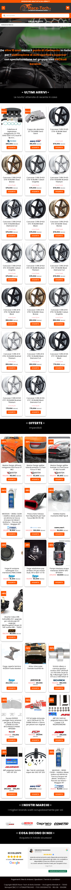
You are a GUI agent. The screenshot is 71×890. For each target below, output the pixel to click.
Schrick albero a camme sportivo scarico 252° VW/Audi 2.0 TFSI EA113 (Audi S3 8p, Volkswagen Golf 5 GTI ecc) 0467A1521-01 (59, 671)
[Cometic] (27, 824)
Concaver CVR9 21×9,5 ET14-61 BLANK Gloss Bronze (12, 180)
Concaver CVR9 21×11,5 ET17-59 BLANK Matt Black (59, 356)
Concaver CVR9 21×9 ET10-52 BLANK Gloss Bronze (35, 312)
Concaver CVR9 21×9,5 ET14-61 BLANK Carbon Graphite (36, 180)
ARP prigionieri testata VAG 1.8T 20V (12, 771)
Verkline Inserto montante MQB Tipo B (59, 515)
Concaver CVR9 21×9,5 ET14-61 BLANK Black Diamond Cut (12, 224)
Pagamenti (15, 879)
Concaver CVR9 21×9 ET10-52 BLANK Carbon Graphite (59, 312)
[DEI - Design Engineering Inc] (61, 824)
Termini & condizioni (52, 879)
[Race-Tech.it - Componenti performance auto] (35, 7)
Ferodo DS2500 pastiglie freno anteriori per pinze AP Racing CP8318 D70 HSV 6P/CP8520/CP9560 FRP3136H (11, 723)
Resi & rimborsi (27, 879)
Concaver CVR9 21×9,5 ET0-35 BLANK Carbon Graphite (12, 268)
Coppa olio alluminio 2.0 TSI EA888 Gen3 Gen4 (35, 131)
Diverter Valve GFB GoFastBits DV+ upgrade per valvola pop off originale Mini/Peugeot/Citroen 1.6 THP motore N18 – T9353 (12, 622)
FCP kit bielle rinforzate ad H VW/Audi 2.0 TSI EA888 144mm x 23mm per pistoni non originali (35, 721)
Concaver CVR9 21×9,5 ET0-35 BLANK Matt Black (36, 224)
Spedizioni (38, 879)
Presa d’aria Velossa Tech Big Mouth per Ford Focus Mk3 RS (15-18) (35, 516)
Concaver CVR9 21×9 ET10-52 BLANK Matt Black (12, 312)
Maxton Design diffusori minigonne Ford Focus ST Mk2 (12, 467)
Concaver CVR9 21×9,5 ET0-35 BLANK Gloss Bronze (59, 224)
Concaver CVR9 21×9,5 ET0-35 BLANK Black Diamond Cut (59, 268)
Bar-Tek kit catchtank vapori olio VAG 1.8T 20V (35, 771)
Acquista (35, 534)
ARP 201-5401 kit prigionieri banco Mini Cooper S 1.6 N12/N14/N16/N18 (59, 721)
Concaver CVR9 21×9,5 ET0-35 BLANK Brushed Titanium (36, 268)
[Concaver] (44, 824)
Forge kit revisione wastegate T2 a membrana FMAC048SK (11, 570)
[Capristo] (10, 824)
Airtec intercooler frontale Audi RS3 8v (35, 667)
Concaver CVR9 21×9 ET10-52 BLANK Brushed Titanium (12, 356)
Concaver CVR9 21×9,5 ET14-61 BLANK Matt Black (59, 131)
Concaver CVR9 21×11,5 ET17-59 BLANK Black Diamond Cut (35, 400)
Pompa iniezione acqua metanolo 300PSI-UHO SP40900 (59, 570)
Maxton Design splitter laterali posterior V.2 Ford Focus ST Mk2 (35, 467)
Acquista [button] (11, 147)
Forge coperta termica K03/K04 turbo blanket (12, 667)
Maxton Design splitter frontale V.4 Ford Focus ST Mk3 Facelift (59, 467)
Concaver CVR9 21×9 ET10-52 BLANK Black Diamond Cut (35, 356)
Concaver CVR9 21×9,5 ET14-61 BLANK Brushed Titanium (59, 180)
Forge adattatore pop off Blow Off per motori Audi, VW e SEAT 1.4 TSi (35, 570)
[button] (3, 8)
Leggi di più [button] (48, 866)
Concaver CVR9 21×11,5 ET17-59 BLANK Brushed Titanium (12, 400)
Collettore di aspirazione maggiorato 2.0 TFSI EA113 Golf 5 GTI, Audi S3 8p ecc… (11, 133)
